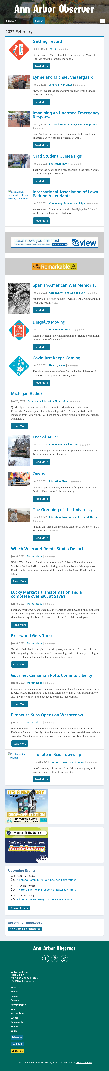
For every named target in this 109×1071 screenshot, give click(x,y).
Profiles (67, 84)
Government (67, 124)
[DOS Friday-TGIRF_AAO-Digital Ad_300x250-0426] (54, 806)
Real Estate (71, 444)
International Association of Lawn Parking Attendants (65, 193)
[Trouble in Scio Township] (19, 755)
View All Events (19, 908)
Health (52, 48)
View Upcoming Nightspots (25, 928)
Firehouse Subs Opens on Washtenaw (47, 714)
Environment (69, 517)
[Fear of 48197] (19, 450)
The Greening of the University (62, 509)
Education (55, 163)
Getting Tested (47, 41)
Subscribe (17, 1051)
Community (55, 84)
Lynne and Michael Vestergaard (63, 77)
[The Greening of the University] (19, 515)
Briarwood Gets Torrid (32, 635)
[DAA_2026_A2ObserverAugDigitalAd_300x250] (54, 845)
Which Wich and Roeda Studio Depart (47, 548)
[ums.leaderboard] (54, 268)
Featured (53, 124)
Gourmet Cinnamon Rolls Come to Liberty (51, 675)
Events (14, 1018)
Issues (14, 996)
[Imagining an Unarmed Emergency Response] (19, 119)
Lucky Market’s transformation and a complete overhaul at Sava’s (46, 594)
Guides (14, 1026)
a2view (14, 991)
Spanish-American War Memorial (64, 285)
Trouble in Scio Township (57, 754)
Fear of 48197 (45, 436)
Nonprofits (90, 124)
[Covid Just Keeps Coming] (19, 366)
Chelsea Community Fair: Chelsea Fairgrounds (46, 879)
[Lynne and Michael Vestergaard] (19, 82)
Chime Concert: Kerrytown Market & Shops (45, 899)
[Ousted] (19, 479)
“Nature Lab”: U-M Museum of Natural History (46, 889)
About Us (16, 987)
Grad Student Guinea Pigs (57, 156)
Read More (41, 66)
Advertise (17, 1037)
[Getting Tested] (19, 49)
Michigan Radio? (26, 393)
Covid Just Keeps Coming (56, 357)
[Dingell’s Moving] (19, 330)
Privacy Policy (18, 1005)
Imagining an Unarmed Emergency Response (66, 114)
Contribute (17, 1044)
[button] (45, 958)
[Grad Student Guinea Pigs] (19, 161)
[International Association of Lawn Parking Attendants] (19, 195)
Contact (15, 1000)
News (79, 124)
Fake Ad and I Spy (74, 203)
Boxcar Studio (84, 1062)
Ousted (40, 473)
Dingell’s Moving (49, 322)
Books (14, 1031)
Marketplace (34, 556)
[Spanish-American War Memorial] (19, 298)
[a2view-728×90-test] (55, 246)
